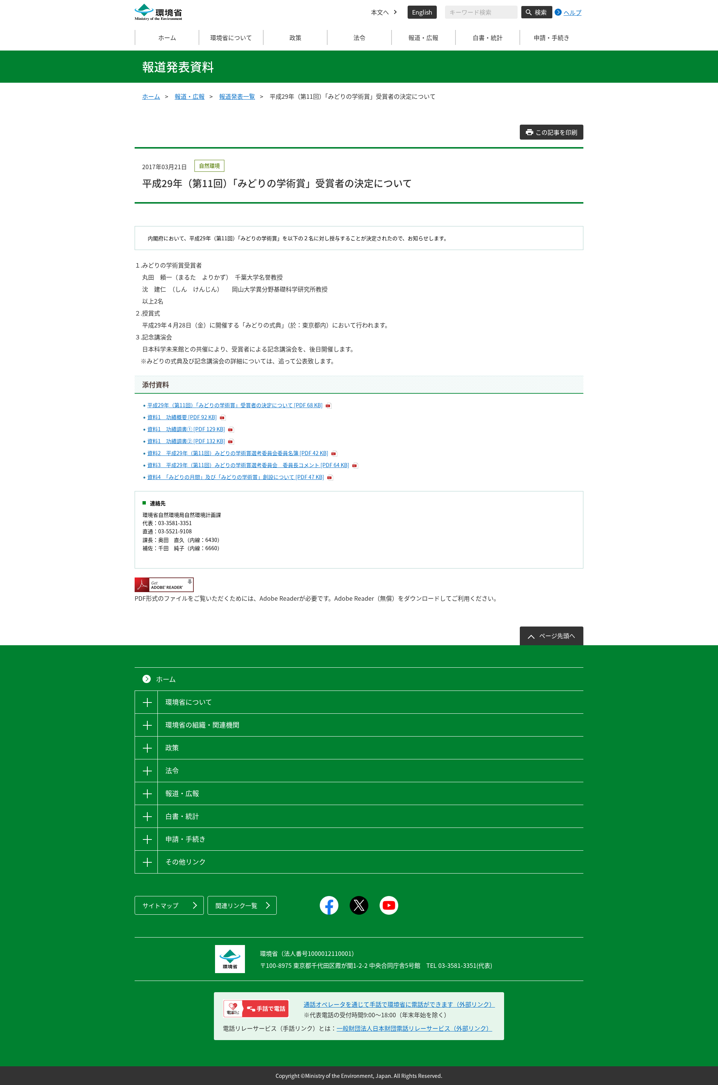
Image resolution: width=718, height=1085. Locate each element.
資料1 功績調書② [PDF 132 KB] (186, 441)
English (422, 11)
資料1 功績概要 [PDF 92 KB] (182, 417)
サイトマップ (160, 905)
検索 (541, 11)
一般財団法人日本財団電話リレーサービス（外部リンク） (414, 1028)
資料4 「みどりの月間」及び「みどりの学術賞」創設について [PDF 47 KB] (235, 477)
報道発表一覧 (237, 96)
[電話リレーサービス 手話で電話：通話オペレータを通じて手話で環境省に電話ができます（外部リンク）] (256, 1008)
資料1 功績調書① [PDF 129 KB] (186, 429)
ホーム (167, 37)
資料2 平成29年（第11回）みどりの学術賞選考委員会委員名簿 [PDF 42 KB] (237, 453)
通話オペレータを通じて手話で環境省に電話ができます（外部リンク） (399, 1004)
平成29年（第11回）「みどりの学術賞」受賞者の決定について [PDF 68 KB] (235, 405)
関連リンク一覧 (236, 905)
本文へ (380, 11)
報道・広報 (190, 96)
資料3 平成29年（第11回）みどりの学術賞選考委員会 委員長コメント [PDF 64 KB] (248, 465)
